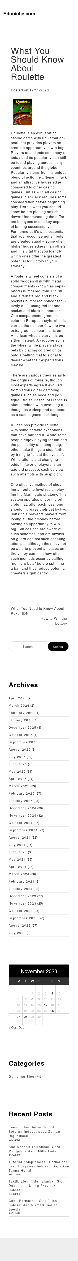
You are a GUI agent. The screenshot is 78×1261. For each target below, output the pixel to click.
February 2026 (22, 712)
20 (18, 1010)
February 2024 (22, 881)
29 (32, 1016)
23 (39, 1010)
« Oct (12, 1027)
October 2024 (21, 822)
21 (26, 1010)
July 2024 (17, 844)
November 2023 (22, 903)
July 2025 (17, 756)
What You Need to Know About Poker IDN (37, 611)
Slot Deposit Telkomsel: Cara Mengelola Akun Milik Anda (34, 1149)
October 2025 (21, 734)
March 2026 (19, 705)
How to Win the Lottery (54, 621)
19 (59, 1005)
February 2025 (22, 793)
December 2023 (22, 896)
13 (18, 1005)
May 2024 (17, 859)
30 (39, 1016)
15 (32, 1005)
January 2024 (21, 888)
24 (45, 1010)
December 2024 (22, 808)
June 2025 (18, 764)
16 (39, 1005)
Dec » (23, 1027)
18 (52, 1005)
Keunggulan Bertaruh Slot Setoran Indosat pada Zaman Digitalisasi (34, 1131)
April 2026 (18, 698)
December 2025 (22, 727)
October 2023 (21, 910)
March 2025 (19, 786)
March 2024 (19, 874)
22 (32, 1010)
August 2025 (20, 749)
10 (45, 999)
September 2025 (23, 742)
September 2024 (23, 830)
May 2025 (17, 771)
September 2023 (23, 918)
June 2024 (18, 852)
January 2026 (21, 720)
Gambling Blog (21, 1076)
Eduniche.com (19, 13)
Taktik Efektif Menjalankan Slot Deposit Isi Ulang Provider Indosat (36, 1185)
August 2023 (20, 925)
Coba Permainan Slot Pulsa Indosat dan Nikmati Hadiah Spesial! (33, 1204)
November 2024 (22, 815)
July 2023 (17, 932)
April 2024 (18, 866)
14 (26, 1005)
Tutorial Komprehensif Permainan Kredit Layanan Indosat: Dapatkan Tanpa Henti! (39, 1166)
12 (59, 999)
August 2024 (20, 837)
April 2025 (18, 778)
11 (52, 999)
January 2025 (21, 800)
